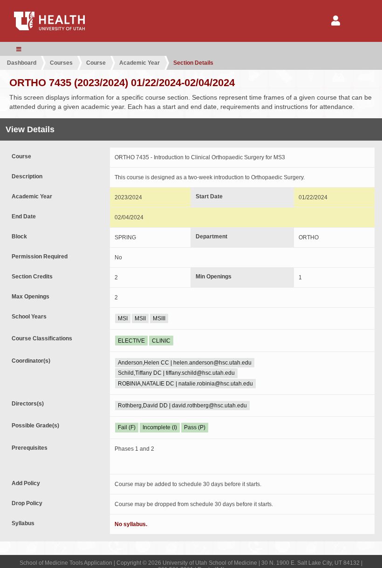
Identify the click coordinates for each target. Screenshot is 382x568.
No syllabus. (131, 524)
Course (96, 63)
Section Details (193, 63)
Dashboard (21, 63)
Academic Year (139, 63)
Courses (61, 63)
